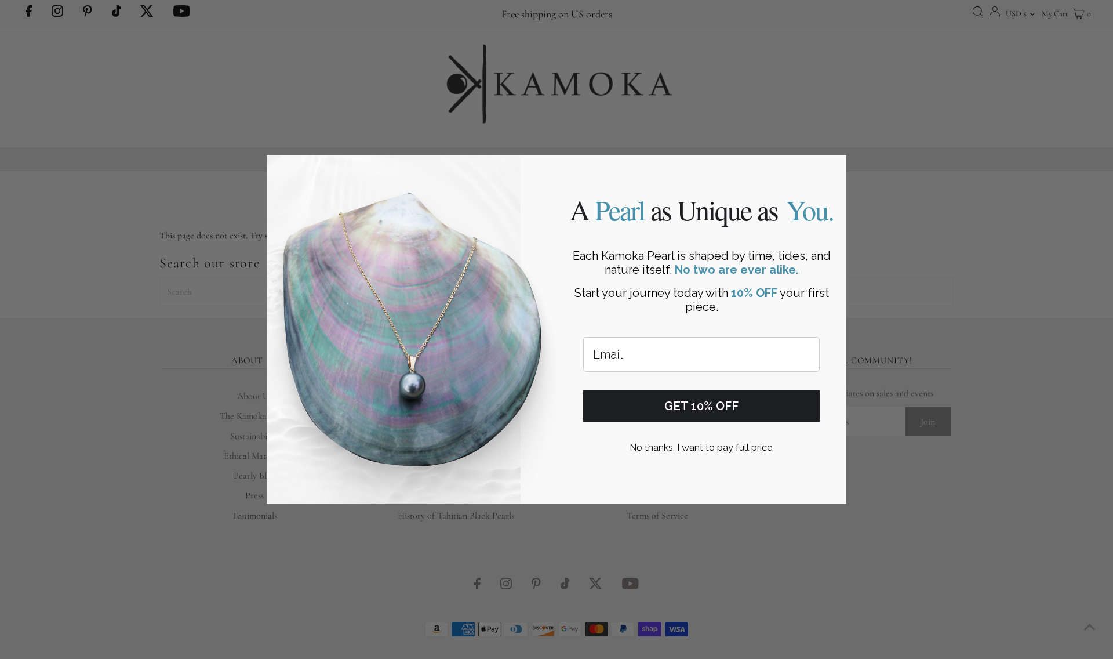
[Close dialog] (831, 170)
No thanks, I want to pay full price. (702, 447)
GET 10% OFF (701, 406)
